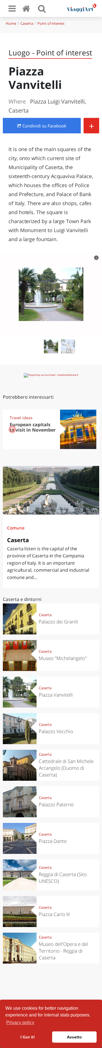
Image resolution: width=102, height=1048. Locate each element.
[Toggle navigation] (12, 8)
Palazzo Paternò (56, 804)
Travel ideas (21, 417)
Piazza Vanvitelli (56, 695)
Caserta (26, 23)
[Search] (42, 8)
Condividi (43, 126)
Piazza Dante (53, 841)
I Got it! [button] (27, 1037)
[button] (95, 294)
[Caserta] (51, 490)
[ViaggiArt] (27, 8)
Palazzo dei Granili (58, 621)
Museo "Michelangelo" (63, 658)
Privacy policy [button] (20, 1022)
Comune (16, 528)
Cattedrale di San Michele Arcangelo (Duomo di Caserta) (66, 768)
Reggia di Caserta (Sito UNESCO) (63, 877)
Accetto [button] (74, 1037)
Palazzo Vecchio (56, 731)
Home (11, 23)
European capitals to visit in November (33, 427)
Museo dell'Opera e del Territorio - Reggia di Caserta (63, 951)
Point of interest (51, 23)
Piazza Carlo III (54, 914)
